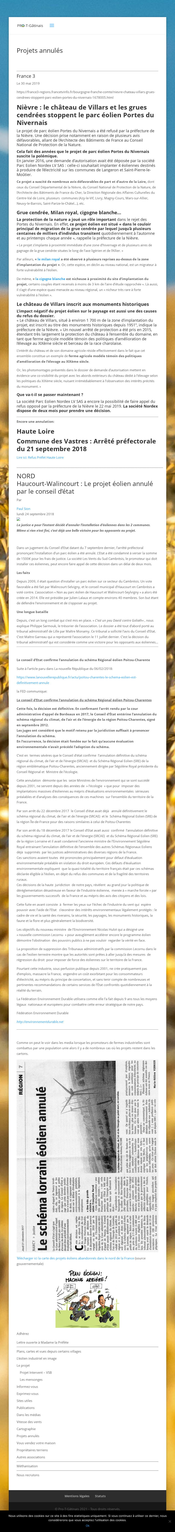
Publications (26, 1408)
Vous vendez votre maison (36, 1443)
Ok (87, 1525)
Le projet (23, 1365)
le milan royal (49, 259)
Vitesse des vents (29, 1422)
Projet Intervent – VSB (36, 1372)
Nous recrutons (28, 1475)
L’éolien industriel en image (37, 1358)
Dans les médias (29, 1415)
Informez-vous (27, 1386)
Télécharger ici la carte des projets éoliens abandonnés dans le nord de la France (75, 1258)
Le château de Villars (38, 320)
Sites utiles (24, 1400)
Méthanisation (27, 1466)
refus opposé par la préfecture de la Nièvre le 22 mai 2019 (69, 406)
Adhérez (23, 1333)
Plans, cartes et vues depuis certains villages (49, 1351)
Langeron (110, 169)
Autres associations (31, 1457)
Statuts (100, 1496)
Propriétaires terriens (32, 1450)
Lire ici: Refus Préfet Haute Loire (40, 457)
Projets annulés (28, 1436)
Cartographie (26, 1429)
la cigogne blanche (50, 279)
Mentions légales (77, 1496)
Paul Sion (23, 508)
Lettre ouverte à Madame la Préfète (43, 1342)
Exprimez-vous (27, 1393)
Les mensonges (31, 1379)
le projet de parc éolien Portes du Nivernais (107, 151)
